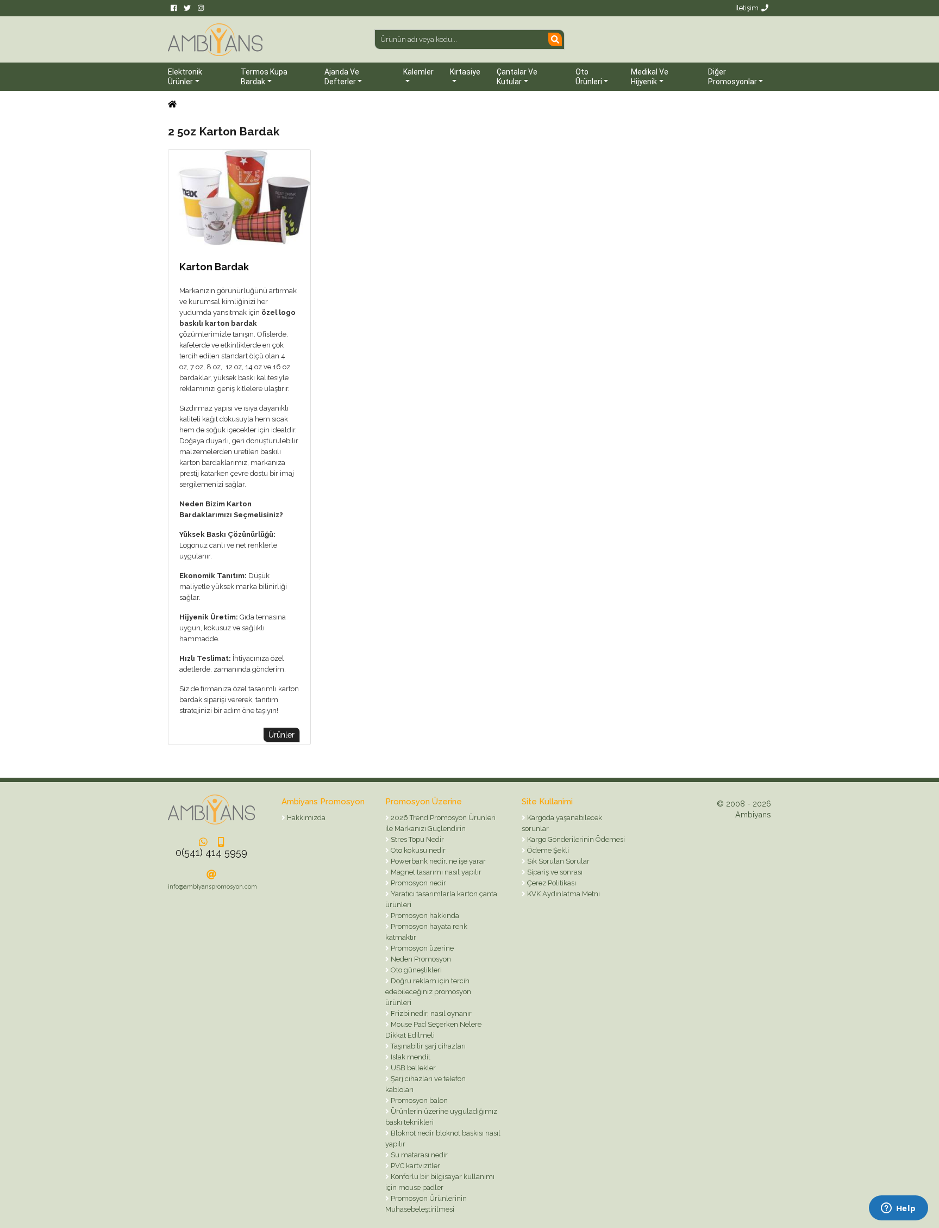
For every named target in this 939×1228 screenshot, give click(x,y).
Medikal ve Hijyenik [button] (649, 76)
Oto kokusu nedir (417, 850)
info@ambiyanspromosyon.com (212, 886)
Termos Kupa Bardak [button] (264, 76)
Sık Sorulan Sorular (557, 861)
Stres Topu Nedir (416, 839)
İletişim (747, 8)
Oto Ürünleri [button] (588, 76)
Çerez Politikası (550, 883)
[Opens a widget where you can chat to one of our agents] (898, 1209)
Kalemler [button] (418, 71)
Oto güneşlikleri (415, 970)
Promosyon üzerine (421, 948)
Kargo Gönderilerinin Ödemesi (575, 839)
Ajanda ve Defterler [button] (341, 76)
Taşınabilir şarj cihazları (427, 1046)
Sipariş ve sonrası (554, 872)
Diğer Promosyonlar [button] (732, 76)
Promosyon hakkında (424, 915)
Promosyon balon (418, 1100)
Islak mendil (409, 1057)
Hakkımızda (305, 818)
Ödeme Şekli (547, 850)
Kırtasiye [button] (465, 71)
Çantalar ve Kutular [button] (517, 76)
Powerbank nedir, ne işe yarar (437, 861)
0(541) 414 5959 (211, 852)
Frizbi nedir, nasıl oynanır (430, 1013)
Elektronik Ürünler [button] (185, 76)
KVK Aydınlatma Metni (562, 894)
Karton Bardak (214, 266)
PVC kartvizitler (414, 1166)
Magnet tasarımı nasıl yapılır (435, 872)
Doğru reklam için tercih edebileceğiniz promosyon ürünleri (428, 992)
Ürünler (281, 734)
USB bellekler (412, 1068)
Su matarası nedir (418, 1155)
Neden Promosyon (420, 959)
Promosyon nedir (417, 883)
